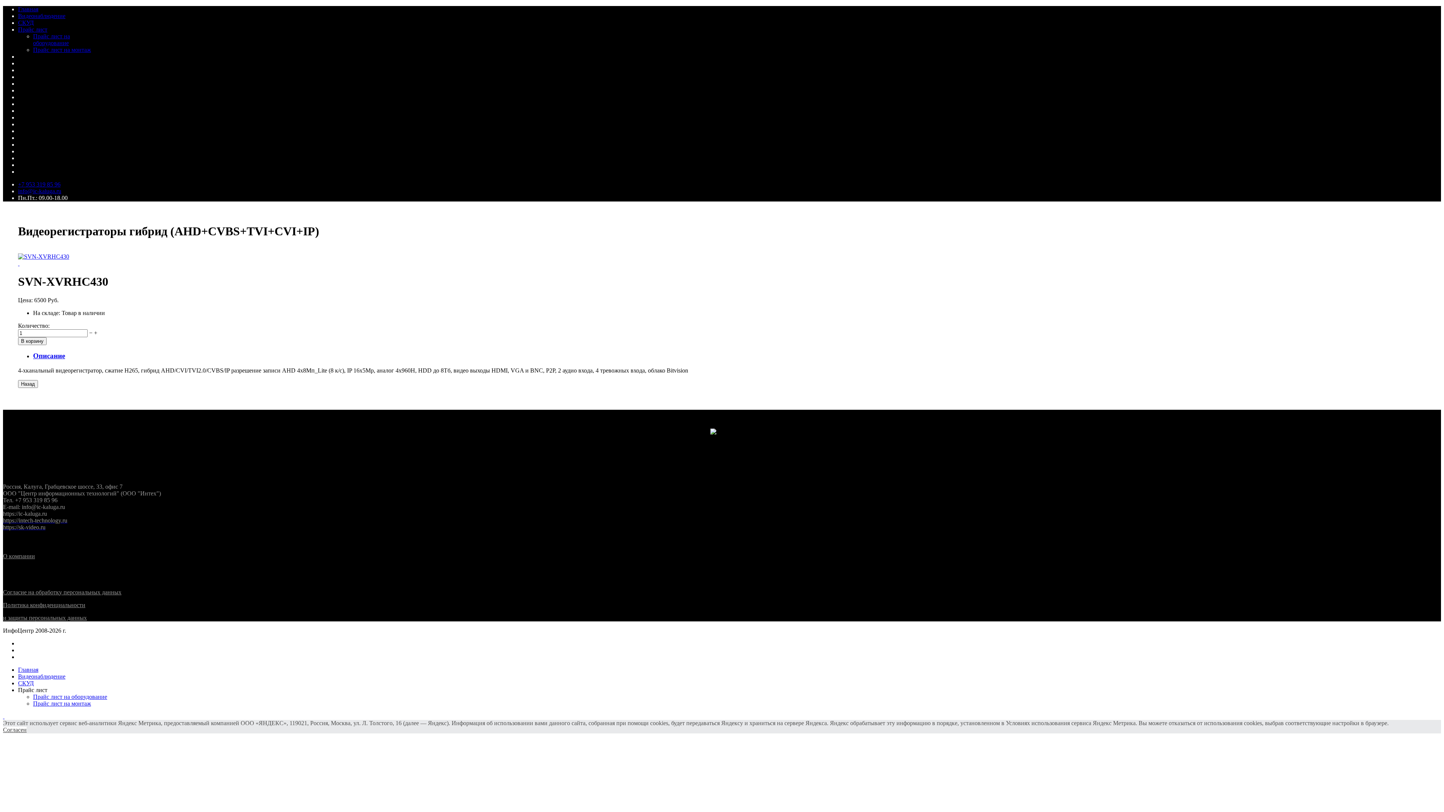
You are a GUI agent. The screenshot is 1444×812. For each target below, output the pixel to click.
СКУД (26, 23)
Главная (28, 9)
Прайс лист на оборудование (51, 39)
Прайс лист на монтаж (62, 50)
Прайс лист (32, 29)
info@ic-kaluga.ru (39, 191)
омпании (19, 556)
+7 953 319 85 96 (39, 184)
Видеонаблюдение (41, 16)
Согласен (15, 730)
